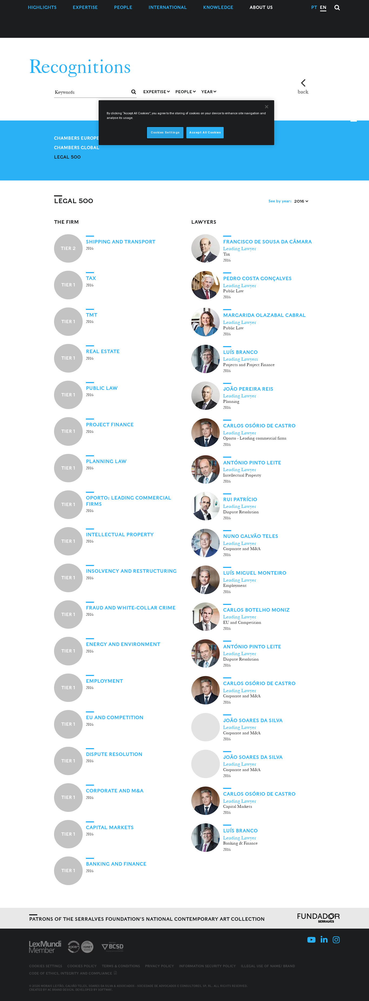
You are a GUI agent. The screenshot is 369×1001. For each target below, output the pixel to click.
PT (314, 7)
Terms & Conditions (121, 966)
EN (323, 7)
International (168, 7)
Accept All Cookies (205, 132)
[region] (186, 122)
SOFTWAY (105, 989)
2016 (299, 201)
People (123, 7)
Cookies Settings (45, 966)
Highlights (42, 7)
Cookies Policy (82, 966)
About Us (261, 7)
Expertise (85, 7)
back (303, 91)
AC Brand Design (60, 989)
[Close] (267, 107)
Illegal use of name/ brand (268, 966)
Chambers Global (76, 147)
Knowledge (218, 7)
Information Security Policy (207, 966)
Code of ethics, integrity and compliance (71, 973)
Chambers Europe (76, 138)
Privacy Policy (159, 966)
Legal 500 (67, 157)
